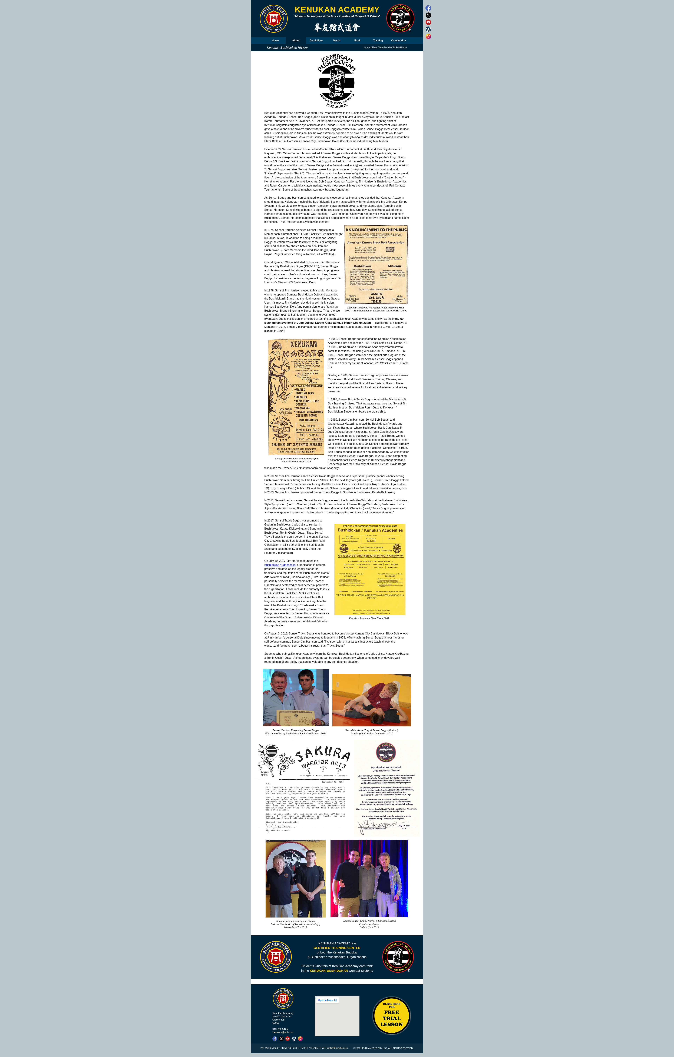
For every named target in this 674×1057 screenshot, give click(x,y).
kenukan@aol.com (282, 1032)
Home (367, 47)
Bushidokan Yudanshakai (280, 564)
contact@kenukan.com (337, 1048)
